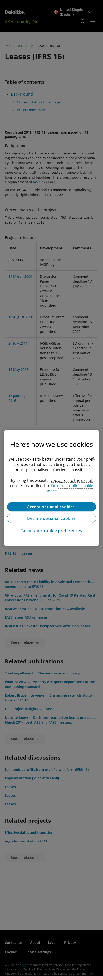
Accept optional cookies (51, 506)
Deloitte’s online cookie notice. (69, 488)
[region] (51, 488)
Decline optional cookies (51, 518)
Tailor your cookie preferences (51, 530)
